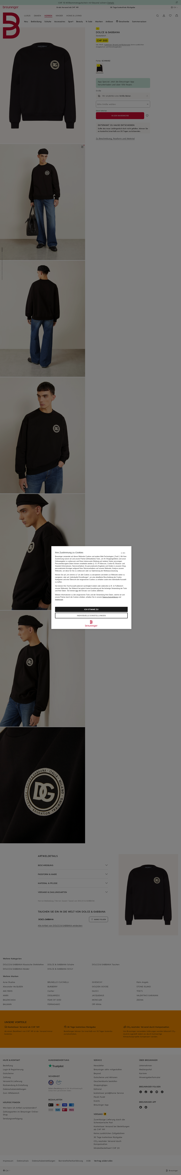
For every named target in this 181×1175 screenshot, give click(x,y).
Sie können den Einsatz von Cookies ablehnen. (85, 591)
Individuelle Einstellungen (91, 616)
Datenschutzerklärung (110, 597)
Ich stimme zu (91, 609)
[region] (91, 587)
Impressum (59, 599)
